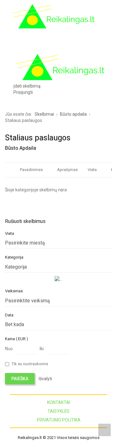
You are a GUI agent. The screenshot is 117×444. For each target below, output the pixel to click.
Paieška (19, 378)
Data (9, 315)
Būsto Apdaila (20, 148)
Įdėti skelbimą (27, 85)
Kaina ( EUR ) (16, 338)
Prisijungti (23, 92)
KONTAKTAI (58, 402)
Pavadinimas (31, 169)
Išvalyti (45, 378)
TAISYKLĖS (58, 411)
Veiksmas (14, 291)
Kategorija (14, 257)
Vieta (92, 169)
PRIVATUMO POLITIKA (58, 419)
